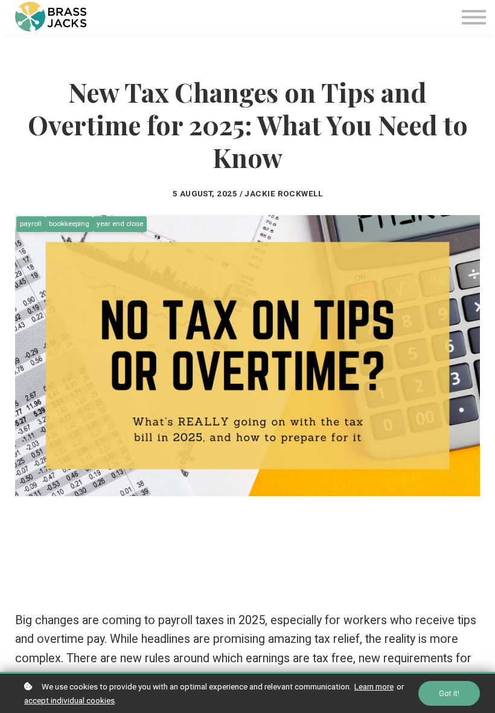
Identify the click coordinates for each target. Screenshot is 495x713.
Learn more (374, 686)
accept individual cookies (69, 700)
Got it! (449, 693)
